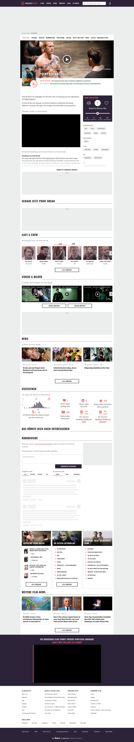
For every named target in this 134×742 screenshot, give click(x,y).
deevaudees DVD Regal (37, 573)
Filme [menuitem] (42, 3)
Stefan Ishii (35, 560)
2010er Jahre (98, 158)
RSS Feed (83, 723)
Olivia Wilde (71, 713)
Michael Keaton (72, 697)
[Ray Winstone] (90, 253)
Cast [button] (60, 244)
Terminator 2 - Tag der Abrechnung (66, 565)
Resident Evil (95, 700)
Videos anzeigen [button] (54, 306)
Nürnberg (48, 713)
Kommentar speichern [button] (68, 466)
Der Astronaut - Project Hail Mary (55, 707)
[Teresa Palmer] (59, 253)
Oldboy (59, 568)
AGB (36, 731)
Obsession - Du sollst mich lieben (97, 572)
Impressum (25, 731)
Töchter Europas (50, 703)
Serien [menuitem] (48, 3)
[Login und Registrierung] (110, 3)
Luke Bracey (75, 97)
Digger (93, 697)
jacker (32, 553)
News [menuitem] (55, 3)
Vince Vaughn (72, 694)
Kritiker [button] (40, 474)
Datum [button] (57, 474)
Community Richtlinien (29, 713)
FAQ (23, 700)
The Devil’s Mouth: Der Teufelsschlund (98, 568)
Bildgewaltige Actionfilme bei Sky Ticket (96, 368)
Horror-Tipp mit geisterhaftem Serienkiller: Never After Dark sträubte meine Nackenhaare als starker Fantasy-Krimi (97, 619)
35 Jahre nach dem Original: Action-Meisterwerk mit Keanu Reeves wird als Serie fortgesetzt (35, 370)
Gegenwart (88, 158)
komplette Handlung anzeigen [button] (67, 170)
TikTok (54, 723)
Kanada (103, 133)
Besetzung (61, 38)
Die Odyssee (91, 549)
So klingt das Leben (51, 700)
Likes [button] (67, 474)
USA (86, 128)
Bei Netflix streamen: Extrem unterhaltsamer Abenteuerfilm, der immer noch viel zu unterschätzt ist (36, 619)
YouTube (34, 723)
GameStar (85, 731)
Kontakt (24, 707)
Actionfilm (87, 149)
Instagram (44, 723)
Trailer (41, 38)
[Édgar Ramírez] (44, 253)
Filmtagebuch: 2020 (36, 557)
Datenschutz (47, 731)
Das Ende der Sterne (51, 694)
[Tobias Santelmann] (105, 253)
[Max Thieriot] (74, 253)
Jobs (75, 731)
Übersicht (26, 38)
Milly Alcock (71, 700)
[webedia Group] (67, 738)
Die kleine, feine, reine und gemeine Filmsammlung (38, 566)
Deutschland (101, 128)
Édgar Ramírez (30, 99)
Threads (62, 723)
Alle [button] (25, 474)
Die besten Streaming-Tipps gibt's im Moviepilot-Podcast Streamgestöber (75, 84)
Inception (59, 552)
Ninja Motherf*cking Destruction (55, 697)
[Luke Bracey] (28, 253)
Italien (96, 133)
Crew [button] (73, 244)
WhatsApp (73, 723)
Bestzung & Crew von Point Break (35, 240)
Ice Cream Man (91, 575)
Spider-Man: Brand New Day (95, 552)
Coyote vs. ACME (96, 703)
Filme (28, 33)
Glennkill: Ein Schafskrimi (52, 710)
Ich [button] (47, 474)
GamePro (97, 731)
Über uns (24, 694)
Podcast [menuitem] (62, 3)
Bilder (68, 38)
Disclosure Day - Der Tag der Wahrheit (98, 565)
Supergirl (90, 578)
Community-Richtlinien (44, 444)
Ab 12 (86, 141)
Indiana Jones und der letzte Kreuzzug (67, 578)
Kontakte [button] (32, 474)
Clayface (93, 707)
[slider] (97, 113)
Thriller (96, 149)
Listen (93, 38)
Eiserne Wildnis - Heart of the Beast (101, 710)
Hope (92, 694)
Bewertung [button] (77, 474)
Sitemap (24, 697)
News (87, 38)
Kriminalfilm (105, 149)
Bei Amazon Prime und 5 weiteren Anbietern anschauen (71, 81)
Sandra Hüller (72, 707)
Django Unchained (62, 572)
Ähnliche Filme (102, 38)
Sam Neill (71, 710)
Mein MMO (108, 731)
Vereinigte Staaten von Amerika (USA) (95, 166)
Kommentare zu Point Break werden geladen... (40, 451)
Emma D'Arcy (72, 703)
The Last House (92, 559)
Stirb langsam (61, 559)
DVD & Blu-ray (78, 38)
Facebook (24, 723)
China (92, 128)
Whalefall (93, 713)
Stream (34, 38)
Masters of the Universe (94, 562)
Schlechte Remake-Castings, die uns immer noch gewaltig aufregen (65, 369)
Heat (58, 555)
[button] (87, 118)
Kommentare (50, 38)
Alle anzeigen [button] (67, 270)
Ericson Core (63, 97)
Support (24, 703)
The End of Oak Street (93, 555)
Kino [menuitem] (69, 3)
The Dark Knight (61, 549)
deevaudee (34, 576)
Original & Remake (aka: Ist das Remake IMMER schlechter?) (39, 549)
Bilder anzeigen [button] (79, 306)
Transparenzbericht (62, 731)
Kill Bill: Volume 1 (62, 575)
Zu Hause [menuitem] (76, 3)
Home (23, 33)
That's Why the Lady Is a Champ (67, 642)
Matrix (59, 562)
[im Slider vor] (111, 253)
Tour (23, 710)
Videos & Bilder (32, 277)
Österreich (87, 133)
